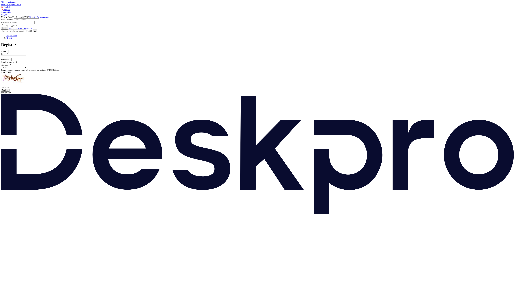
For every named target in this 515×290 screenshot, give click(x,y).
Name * (4, 51)
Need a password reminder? (20, 28)
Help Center (11, 36)
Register (9, 38)
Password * (6, 59)
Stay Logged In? (11, 25)
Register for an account (39, 17)
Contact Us (6, 12)
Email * (4, 54)
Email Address (7, 20)
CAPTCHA (6, 72)
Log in (4, 15)
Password (5, 22)
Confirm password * (9, 62)
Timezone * (6, 65)
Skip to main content (10, 2)
